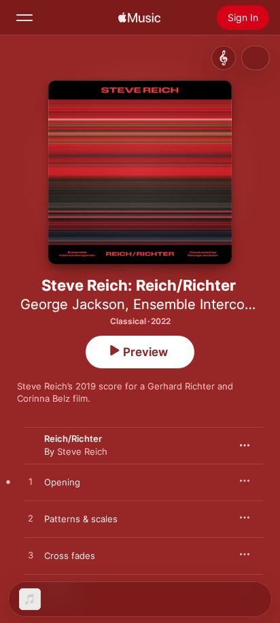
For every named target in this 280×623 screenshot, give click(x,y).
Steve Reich (82, 451)
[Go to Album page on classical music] (223, 58)
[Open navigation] (24, 18)
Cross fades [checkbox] (69, 555)
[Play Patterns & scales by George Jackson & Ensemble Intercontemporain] (30, 519)
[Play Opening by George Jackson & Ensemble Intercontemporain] (30, 482)
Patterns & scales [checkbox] (81, 518)
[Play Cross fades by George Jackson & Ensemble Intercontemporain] (30, 555)
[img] (139, 18)
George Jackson (72, 304)
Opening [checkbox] (62, 482)
